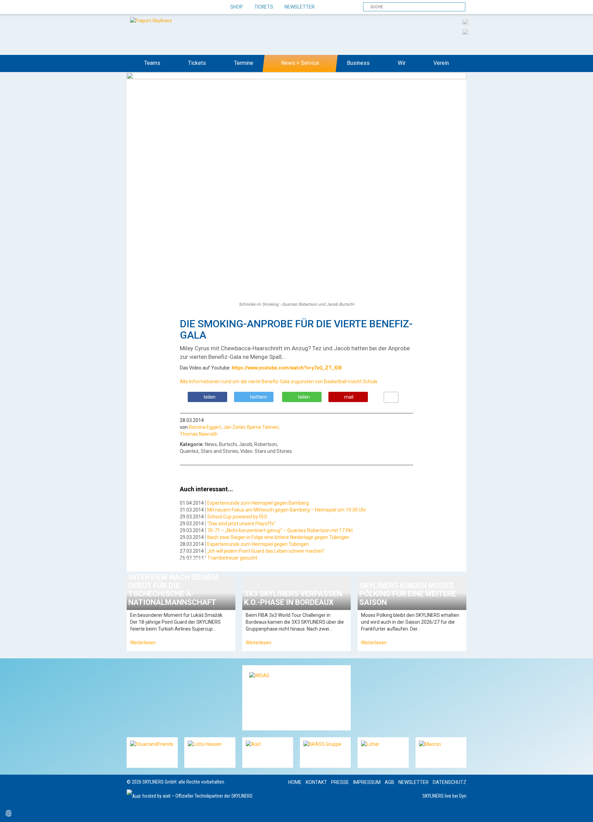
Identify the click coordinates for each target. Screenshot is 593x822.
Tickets (263, 7)
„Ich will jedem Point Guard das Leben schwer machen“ (266, 551)
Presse (340, 782)
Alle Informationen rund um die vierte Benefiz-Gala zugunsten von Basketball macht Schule (278, 381)
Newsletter (299, 7)
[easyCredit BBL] (465, 21)
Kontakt (316, 782)
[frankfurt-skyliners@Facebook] (133, 7)
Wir (402, 63)
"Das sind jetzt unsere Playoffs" (241, 523)
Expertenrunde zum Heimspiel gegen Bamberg (258, 503)
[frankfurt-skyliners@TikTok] (145, 7)
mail (348, 397)
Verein (441, 63)
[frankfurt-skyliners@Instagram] (157, 7)
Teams (152, 63)
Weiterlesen (143, 642)
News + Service (300, 63)
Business (358, 63)
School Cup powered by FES (237, 516)
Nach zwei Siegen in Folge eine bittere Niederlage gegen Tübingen (278, 537)
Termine (243, 63)
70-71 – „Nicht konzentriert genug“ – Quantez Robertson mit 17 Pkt (280, 530)
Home (295, 782)
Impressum (367, 782)
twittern (258, 397)
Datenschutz (449, 782)
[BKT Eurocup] (465, 31)
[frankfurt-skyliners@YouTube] (169, 7)
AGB (389, 782)
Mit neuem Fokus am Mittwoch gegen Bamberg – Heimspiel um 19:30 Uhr (286, 510)
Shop (236, 7)
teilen (210, 397)
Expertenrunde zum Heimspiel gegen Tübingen (258, 544)
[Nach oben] (581, 810)
